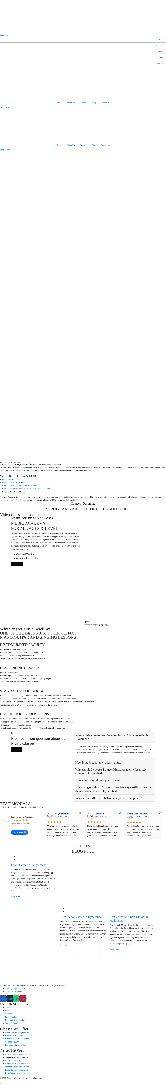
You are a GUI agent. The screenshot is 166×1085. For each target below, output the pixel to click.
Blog (161, 57)
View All (16, 749)
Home (160, 39)
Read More (16, 896)
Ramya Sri (99, 813)
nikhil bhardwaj (141, 813)
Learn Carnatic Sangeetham (28, 865)
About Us (159, 45)
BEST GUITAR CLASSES (13, 482)
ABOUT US (16, 564)
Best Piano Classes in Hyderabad (81, 917)
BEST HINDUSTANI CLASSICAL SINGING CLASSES (27, 489)
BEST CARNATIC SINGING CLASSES (19, 485)
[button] (0, 1083)
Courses (160, 51)
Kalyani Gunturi (62, 813)
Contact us (159, 63)
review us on (18, 832)
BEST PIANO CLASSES (13, 479)
